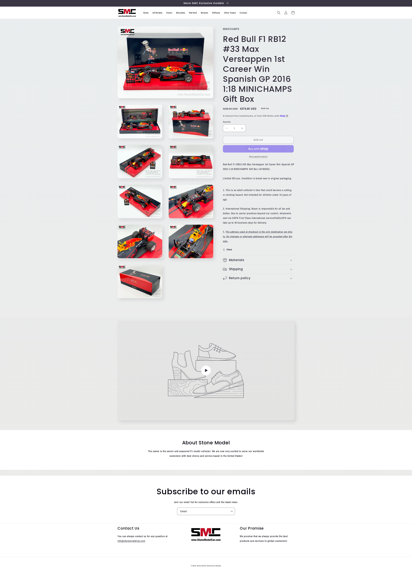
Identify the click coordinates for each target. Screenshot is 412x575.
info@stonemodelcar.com (131, 541)
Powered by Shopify (214, 566)
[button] (278, 12)
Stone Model (201, 566)
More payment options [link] (258, 156)
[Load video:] (206, 370)
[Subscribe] (231, 511)
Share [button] (229, 249)
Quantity (227, 121)
